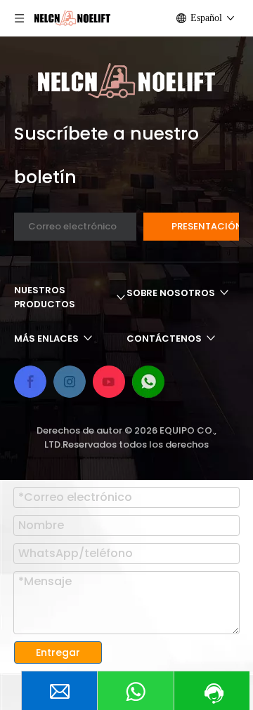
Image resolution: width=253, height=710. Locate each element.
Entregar (58, 652)
